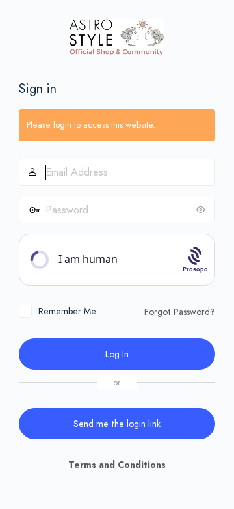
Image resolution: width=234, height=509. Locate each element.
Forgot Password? (179, 311)
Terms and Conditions (117, 464)
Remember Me (67, 311)
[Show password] (202, 210)
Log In (117, 354)
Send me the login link (117, 423)
